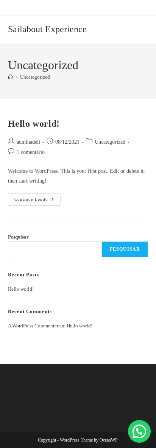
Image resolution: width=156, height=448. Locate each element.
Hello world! (34, 124)
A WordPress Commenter (33, 326)
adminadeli (28, 142)
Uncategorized (35, 77)
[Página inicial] (10, 77)
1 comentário (31, 152)
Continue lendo (37, 201)
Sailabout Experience (47, 29)
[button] (139, 431)
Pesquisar (18, 237)
